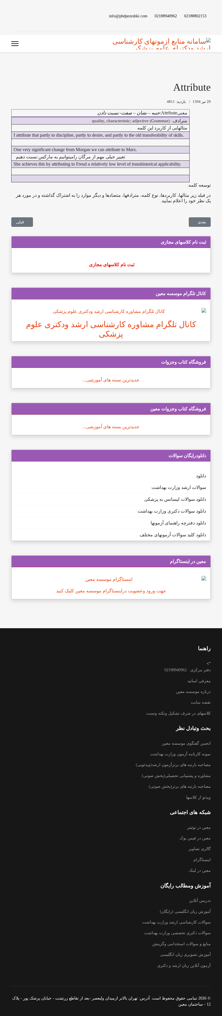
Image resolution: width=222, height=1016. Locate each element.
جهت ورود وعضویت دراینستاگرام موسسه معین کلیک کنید (111, 590)
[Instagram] (22, 15)
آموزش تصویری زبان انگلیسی (185, 954)
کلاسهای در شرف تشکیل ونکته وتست (178, 713)
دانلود (201, 475)
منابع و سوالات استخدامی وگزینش (181, 944)
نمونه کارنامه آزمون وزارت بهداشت (180, 754)
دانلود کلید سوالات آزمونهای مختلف (173, 534)
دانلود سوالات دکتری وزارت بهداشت (172, 511)
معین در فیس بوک (195, 838)
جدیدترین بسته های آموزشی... (111, 379)
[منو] (14, 43)
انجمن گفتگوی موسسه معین (186, 743)
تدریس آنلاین (200, 900)
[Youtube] (40, 15)
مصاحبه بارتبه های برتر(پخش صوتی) (180, 786)
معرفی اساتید (199, 681)
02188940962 (166, 16)
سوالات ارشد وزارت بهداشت (178, 487)
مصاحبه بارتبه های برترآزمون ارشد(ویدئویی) (173, 765)
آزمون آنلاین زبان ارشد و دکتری (184, 965)
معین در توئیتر (199, 827)
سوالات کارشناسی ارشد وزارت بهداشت (176, 922)
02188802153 (195, 16)
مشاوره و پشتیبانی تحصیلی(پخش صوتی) (176, 776)
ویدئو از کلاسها (198, 797)
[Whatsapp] (13, 15)
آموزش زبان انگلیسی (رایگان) (185, 911)
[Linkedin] (31, 15)
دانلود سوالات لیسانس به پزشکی (175, 499)
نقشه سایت (201, 702)
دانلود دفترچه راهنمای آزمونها (178, 522)
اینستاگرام (202, 860)
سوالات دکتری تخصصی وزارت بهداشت (177, 933)
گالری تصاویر (199, 849)
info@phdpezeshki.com (128, 16)
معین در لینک (200, 870)
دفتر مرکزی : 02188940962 (187, 670)
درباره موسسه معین (193, 691)
